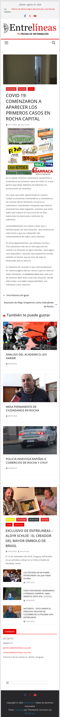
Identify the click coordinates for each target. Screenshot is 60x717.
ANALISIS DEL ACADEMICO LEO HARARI (26, 356)
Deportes (10, 520)
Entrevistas (33, 520)
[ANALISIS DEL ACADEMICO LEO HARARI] (30, 323)
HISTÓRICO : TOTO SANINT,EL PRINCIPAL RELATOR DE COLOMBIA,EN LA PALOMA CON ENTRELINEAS (38, 613)
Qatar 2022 (19, 525)
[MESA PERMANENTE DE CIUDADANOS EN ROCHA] (30, 375)
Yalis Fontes (25, 124)
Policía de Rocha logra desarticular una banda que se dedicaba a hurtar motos (33, 10)
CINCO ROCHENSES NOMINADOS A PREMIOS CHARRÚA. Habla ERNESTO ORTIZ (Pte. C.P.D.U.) (38, 593)
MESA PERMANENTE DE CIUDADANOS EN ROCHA (22, 408)
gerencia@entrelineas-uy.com (17, 647)
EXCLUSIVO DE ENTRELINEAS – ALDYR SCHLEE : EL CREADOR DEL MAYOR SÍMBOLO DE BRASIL (29, 538)
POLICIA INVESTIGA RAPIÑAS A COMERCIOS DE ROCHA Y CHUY (27, 460)
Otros (31, 89)
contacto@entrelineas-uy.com (17, 652)
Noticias (22, 89)
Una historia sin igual (17, 295)
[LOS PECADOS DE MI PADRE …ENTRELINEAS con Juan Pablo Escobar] (12, 577)
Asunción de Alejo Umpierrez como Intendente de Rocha (29, 304)
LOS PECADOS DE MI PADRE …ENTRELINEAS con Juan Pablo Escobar (37, 575)
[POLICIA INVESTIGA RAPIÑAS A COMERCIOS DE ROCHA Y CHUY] (30, 428)
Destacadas (11, 89)
